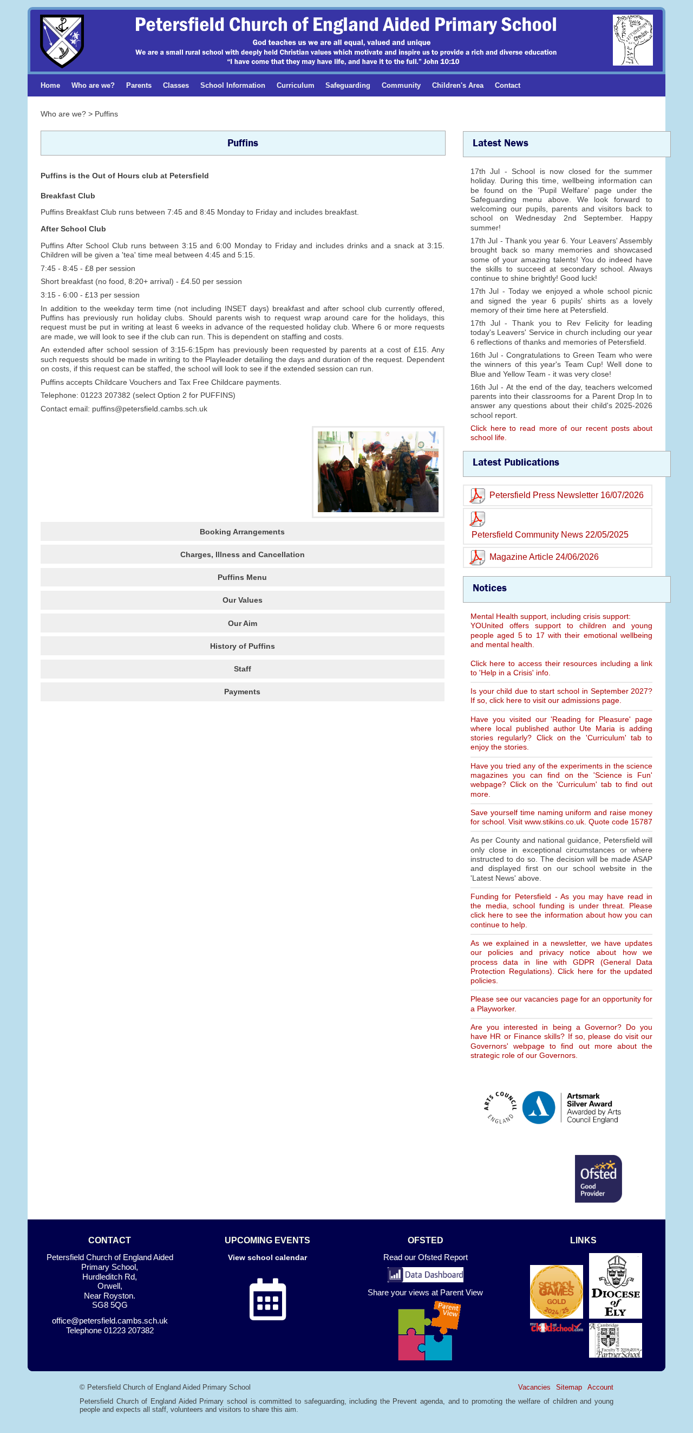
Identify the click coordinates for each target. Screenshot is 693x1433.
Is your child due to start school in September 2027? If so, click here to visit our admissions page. (561, 696)
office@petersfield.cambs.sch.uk (110, 1320)
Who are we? (93, 85)
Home (50, 85)
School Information (232, 85)
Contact (507, 85)
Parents (139, 85)
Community (401, 85)
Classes (176, 85)
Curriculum (296, 85)
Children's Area (457, 85)
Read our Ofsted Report (425, 1257)
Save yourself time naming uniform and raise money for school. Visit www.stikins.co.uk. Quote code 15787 (561, 817)
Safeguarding (347, 85)
